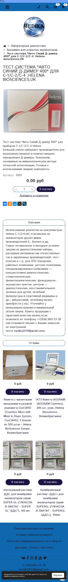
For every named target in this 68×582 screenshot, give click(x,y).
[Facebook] (28, 558)
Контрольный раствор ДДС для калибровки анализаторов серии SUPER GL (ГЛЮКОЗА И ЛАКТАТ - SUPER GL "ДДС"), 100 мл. (17, 500)
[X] (19, 204)
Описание (34, 223)
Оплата (34, 548)
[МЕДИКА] (34, 26)
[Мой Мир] (15, 204)
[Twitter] (45, 558)
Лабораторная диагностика (28, 46)
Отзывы (34, 343)
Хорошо (58, 575)
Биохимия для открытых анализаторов (32, 50)
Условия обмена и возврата (34, 535)
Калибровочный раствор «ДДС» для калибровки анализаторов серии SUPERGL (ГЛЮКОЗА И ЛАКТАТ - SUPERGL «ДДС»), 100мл (50, 502)
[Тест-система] (34, 111)
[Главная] (4, 46)
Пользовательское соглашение (34, 529)
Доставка (21, 548)
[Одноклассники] (10, 204)
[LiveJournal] (24, 204)
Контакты (47, 548)
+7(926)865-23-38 (34, 565)
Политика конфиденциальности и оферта (34, 541)
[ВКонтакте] (5, 204)
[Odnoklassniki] (36, 558)
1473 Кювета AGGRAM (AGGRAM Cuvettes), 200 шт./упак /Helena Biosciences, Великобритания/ (50, 408)
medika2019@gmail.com (29, 331)
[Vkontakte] (23, 558)
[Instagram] (31, 558)
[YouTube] (40, 558)
